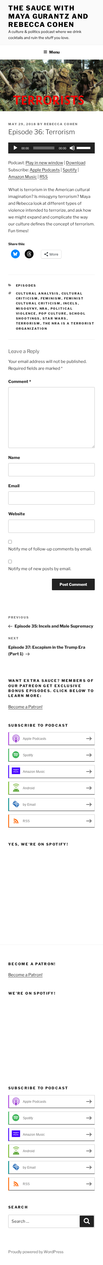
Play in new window (44, 162)
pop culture (53, 313)
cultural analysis (37, 293)
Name (14, 457)
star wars (55, 318)
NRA (44, 308)
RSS (44, 176)
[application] (51, 147)
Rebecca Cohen (61, 124)
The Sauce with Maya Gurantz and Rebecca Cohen (48, 16)
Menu (54, 52)
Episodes (26, 285)
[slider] (84, 147)
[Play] (15, 148)
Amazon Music (22, 176)
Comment (19, 381)
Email (14, 485)
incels (70, 303)
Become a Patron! (25, 706)
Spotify (70, 169)
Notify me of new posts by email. (39, 568)
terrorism (28, 323)
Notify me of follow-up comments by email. (50, 549)
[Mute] (72, 148)
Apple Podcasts (45, 169)
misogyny (26, 308)
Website (16, 513)
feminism (51, 298)
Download (75, 162)
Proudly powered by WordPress (35, 1251)
